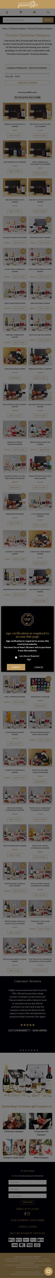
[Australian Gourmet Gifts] (27, 4)
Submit (16, 667)
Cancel (38, 667)
